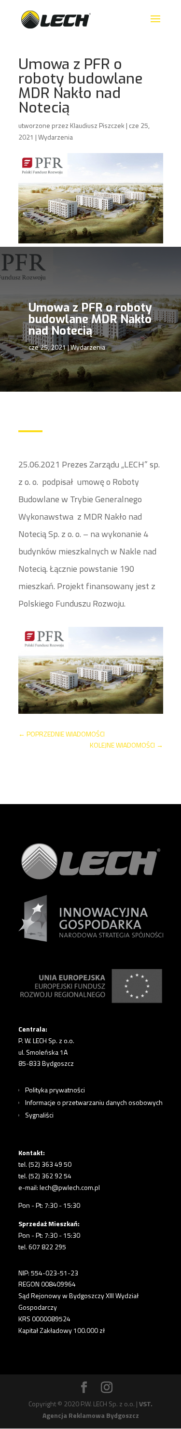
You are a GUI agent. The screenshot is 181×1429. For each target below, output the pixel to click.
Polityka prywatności (55, 1090)
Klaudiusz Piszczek (97, 125)
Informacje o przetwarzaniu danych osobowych (94, 1102)
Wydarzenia (55, 137)
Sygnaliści (39, 1115)
